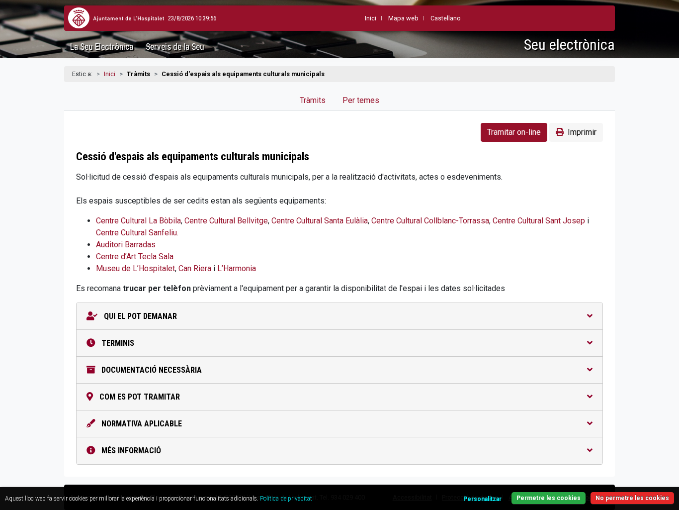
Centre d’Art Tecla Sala (134, 256)
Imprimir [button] (582, 132)
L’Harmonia (236, 268)
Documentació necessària (150, 370)
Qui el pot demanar (139, 316)
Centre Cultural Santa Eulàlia (319, 220)
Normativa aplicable (140, 423)
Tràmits (313, 100)
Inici (109, 74)
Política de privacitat (286, 498)
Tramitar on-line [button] (514, 132)
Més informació (130, 450)
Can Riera (194, 268)
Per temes (360, 100)
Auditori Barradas (126, 244)
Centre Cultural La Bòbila (138, 220)
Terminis (116, 343)
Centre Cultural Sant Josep (539, 220)
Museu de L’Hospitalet (135, 268)
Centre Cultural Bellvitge (226, 220)
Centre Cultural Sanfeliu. (137, 232)
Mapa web (403, 18)
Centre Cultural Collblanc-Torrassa (430, 220)
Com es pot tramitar (138, 397)
